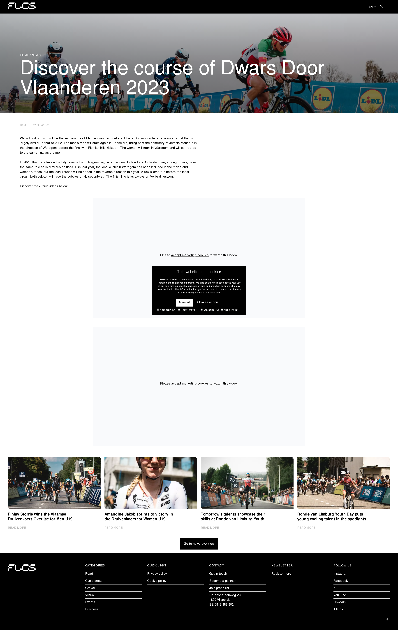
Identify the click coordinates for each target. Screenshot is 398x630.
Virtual (90, 595)
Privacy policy (157, 574)
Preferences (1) (189, 310)
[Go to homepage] (22, 6)
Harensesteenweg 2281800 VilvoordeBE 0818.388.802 (225, 600)
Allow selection (207, 302)
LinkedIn (339, 602)
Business (91, 609)
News (36, 55)
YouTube (339, 595)
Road (89, 574)
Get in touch (218, 574)
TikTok (338, 609)
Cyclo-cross (93, 581)
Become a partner (222, 581)
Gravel (90, 588)
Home (24, 55)
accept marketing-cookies (190, 255)
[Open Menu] (388, 6)
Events (90, 602)
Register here (281, 574)
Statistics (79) (211, 310)
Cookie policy (156, 581)
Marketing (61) (231, 310)
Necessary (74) (167, 310)
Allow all (184, 302)
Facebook (340, 581)
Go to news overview (199, 544)
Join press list (219, 588)
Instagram (340, 574)
